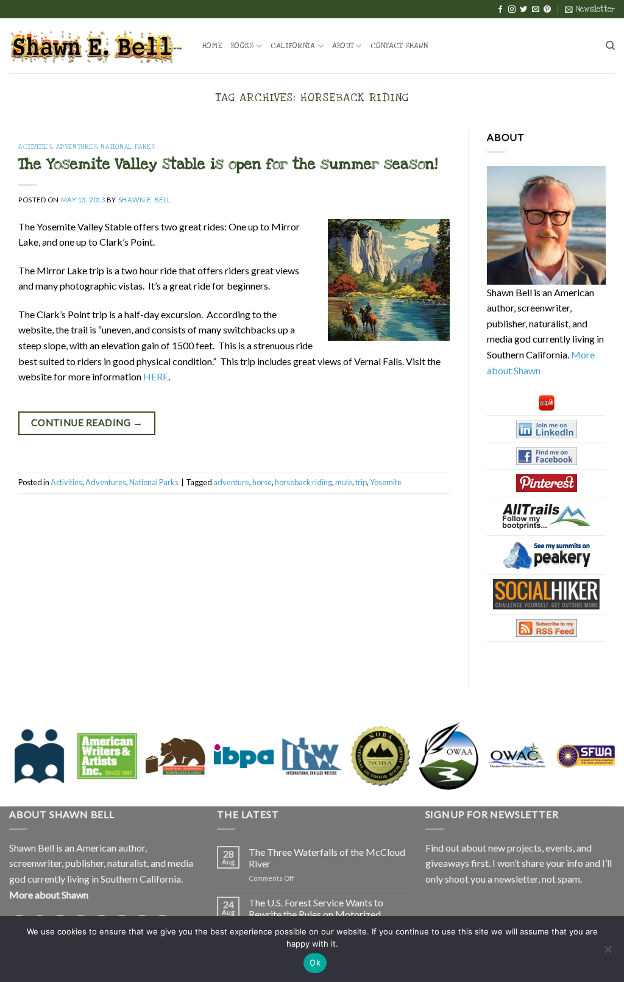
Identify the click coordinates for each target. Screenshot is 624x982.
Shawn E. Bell (144, 200)
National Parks (128, 147)
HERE (155, 376)
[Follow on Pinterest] (547, 9)
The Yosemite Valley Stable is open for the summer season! (228, 164)
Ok (315, 962)
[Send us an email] (535, 9)
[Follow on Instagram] (512, 9)
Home (212, 46)
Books (242, 46)
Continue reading (87, 422)
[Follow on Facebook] (500, 9)
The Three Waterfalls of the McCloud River (327, 857)
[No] (607, 952)
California (293, 46)
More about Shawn (48, 894)
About (342, 46)
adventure (231, 482)
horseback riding (303, 482)
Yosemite (386, 482)
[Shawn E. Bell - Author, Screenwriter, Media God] (96, 45)
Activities (35, 147)
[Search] (610, 45)
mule (343, 482)
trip (361, 482)
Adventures (77, 147)
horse (262, 482)
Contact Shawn (399, 46)
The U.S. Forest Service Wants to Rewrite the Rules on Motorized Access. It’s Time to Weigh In (316, 914)
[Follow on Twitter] (523, 9)
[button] (590, 9)
